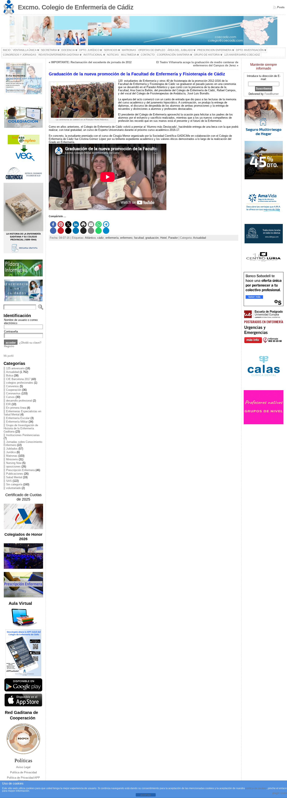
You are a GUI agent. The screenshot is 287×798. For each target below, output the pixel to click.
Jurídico (11, 452)
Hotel (163, 237)
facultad (139, 237)
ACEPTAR (145, 795)
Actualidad (12, 372)
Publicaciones (14, 473)
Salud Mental (14, 477)
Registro (9, 346)
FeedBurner (272, 93)
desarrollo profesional (19, 400)
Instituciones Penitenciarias (23, 435)
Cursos (10, 397)
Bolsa (9, 375)
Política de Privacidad (23, 772)
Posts (280, 7)
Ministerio (12, 459)
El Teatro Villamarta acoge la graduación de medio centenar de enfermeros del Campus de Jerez (197, 64)
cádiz (100, 237)
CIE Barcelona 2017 (18, 379)
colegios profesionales (19, 382)
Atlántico (90, 237)
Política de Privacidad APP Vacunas (23, 779)
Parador (173, 237)
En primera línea (16, 407)
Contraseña (11, 331)
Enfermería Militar (17, 421)
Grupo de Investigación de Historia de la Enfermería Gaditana (21, 428)
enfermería (111, 237)
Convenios (12, 386)
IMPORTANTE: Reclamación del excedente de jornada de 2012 (91, 62)
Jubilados (12, 448)
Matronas (11, 455)
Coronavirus (13, 393)
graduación (152, 237)
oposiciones (13, 466)
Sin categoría (14, 484)
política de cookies (256, 788)
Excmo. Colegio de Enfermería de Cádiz (75, 7)
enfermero (126, 237)
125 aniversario (15, 368)
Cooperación (13, 389)
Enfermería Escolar (18, 418)
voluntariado (13, 488)
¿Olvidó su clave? (30, 342)
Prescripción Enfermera (20, 470)
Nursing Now (13, 463)
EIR (8, 404)
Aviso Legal (23, 767)
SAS (9, 480)
